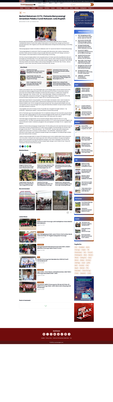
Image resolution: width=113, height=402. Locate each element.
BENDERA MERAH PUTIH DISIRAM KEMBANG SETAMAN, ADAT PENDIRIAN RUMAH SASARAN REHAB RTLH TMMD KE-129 (86, 177)
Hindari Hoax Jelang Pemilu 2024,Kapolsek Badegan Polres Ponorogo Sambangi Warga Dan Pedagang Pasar (61, 84)
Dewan (53, 8)
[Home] (20, 12)
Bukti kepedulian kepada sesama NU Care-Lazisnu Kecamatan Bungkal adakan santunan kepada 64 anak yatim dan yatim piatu (86, 236)
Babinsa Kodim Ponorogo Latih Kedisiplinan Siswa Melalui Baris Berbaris (54, 222)
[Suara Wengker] (27, 4)
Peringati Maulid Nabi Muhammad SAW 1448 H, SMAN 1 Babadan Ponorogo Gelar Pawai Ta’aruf (53, 247)
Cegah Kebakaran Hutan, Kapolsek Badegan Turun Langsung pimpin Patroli (60, 207)
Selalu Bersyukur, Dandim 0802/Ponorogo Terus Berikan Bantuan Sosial (86, 230)
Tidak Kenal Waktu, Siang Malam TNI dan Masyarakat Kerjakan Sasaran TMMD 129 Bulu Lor (87, 96)
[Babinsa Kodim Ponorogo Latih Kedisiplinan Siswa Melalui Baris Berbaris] (27, 224)
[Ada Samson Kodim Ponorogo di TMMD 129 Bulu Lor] (77, 184)
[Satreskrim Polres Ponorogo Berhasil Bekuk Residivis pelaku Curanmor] (49, 71)
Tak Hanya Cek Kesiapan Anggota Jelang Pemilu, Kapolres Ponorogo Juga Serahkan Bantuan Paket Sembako (86, 224)
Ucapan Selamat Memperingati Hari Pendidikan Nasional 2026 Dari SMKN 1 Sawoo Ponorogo (86, 107)
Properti (90, 8)
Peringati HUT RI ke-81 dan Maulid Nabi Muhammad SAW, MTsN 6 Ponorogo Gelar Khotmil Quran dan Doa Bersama (85, 67)
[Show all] (92, 85)
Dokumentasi (41, 6)
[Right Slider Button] (92, 8)
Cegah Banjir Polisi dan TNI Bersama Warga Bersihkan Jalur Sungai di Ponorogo (35, 77)
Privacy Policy (49, 338)
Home (39, 3)
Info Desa (47, 8)
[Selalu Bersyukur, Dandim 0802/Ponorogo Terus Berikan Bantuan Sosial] (77, 230)
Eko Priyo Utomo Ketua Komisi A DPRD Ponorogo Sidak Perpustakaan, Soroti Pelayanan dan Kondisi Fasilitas (87, 151)
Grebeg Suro (83, 8)
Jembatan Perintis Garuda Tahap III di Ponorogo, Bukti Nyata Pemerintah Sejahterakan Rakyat (86, 113)
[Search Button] (92, 4)
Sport (61, 3)
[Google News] (58, 334)
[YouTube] (54, 334)
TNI (38, 219)
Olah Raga (59, 8)
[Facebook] (20, 146)
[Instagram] (51, 334)
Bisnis (50, 3)
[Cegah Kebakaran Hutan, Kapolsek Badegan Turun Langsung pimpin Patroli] (60, 200)
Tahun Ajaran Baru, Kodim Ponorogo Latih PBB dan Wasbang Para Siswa (86, 190)
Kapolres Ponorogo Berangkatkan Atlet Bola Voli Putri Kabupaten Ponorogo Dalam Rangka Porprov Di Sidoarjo (35, 71)
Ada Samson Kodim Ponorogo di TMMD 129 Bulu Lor (86, 183)
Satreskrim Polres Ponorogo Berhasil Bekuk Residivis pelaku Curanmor (61, 71)
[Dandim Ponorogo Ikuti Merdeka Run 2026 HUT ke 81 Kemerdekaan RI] (27, 262)
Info (71, 338)
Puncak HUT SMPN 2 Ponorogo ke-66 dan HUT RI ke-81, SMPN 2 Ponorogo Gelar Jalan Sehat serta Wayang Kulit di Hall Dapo (54, 286)
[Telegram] (25, 146)
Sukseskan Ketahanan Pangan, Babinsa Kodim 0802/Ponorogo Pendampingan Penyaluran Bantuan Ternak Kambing (86, 210)
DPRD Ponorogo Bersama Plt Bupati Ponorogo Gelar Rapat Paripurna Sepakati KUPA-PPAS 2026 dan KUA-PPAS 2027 (87, 139)
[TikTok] (62, 334)
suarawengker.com (59, 342)
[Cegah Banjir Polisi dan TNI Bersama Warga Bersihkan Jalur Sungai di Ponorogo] (23, 78)
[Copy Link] (30, 146)
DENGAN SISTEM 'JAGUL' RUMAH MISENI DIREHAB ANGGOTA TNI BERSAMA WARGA (86, 90)
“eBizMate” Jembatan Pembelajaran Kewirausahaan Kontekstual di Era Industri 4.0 (85, 77)
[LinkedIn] (65, 334)
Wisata (76, 8)
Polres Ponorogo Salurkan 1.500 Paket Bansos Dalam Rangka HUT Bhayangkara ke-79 (62, 77)
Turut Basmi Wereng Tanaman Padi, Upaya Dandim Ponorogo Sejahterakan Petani (86, 204)
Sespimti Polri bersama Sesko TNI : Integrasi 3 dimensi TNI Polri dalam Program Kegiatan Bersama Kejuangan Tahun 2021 (85, 57)
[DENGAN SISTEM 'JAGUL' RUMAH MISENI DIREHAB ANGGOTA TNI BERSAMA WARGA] (77, 90)
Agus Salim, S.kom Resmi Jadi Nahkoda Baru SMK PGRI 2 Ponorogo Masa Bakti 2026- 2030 (54, 272)
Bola (56, 3)
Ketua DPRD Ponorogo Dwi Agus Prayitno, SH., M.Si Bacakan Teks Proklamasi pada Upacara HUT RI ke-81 (86, 127)
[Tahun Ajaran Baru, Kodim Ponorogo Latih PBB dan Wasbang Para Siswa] (77, 190)
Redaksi (43, 338)
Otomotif (66, 8)
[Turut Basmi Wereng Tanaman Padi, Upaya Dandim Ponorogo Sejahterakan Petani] (77, 204)
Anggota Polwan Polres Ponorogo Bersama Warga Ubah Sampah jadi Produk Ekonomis (26, 166)
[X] (23, 146)
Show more (45, 296)
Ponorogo (27, 8)
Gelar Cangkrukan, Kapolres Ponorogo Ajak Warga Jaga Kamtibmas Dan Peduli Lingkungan (34, 84)
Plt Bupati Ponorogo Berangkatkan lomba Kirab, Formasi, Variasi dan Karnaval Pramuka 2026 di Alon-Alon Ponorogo (85, 72)
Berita (44, 3)
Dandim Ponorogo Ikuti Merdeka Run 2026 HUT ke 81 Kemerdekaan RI (52, 260)
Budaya (33, 8)
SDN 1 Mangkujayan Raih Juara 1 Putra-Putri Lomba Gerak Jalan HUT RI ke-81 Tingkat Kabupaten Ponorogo (49, 1)
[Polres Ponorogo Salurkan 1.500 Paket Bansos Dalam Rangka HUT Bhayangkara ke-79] (49, 78)
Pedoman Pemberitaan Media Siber (61, 338)
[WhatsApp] (28, 146)
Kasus (71, 8)
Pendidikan (40, 8)
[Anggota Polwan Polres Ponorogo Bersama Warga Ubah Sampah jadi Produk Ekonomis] (27, 158)
